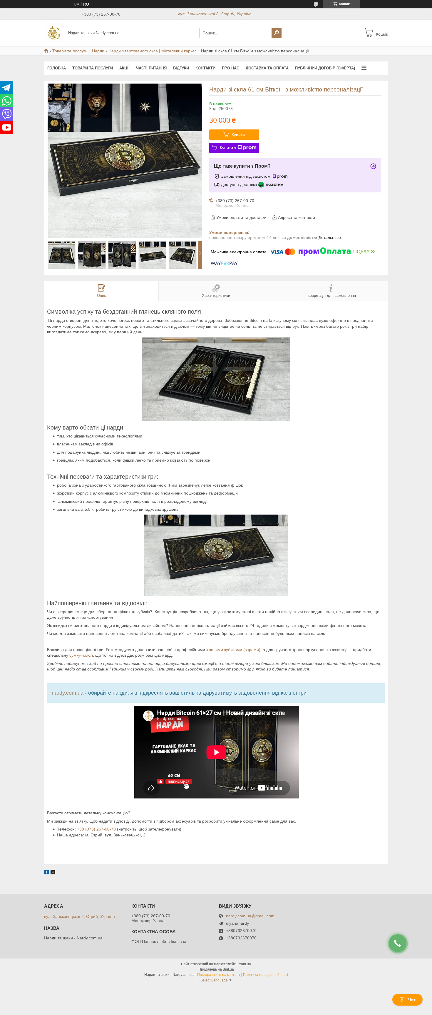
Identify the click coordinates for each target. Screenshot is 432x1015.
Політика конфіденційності (265, 975)
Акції (124, 68)
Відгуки (181, 68)
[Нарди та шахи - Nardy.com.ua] (54, 32)
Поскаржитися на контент (218, 975)
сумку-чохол (81, 655)
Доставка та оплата (267, 68)
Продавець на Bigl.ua (216, 969)
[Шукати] (277, 33)
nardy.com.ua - (70, 693)
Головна (56, 68)
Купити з (228, 147)
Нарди (98, 51)
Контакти (205, 68)
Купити (238, 134)
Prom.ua (244, 964)
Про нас (230, 68)
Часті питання (151, 68)
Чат (412, 999)
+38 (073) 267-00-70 (96, 829)
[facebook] (46, 873)
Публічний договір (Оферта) (325, 68)
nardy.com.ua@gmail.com (250, 916)
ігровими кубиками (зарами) (233, 649)
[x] (53, 873)
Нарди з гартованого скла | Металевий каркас (152, 51)
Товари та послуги (70, 51)
